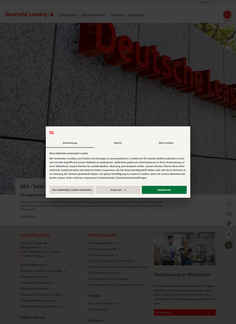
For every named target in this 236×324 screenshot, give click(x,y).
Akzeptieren (164, 190)
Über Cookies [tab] (166, 143)
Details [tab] (118, 143)
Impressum (90, 178)
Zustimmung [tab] (70, 143)
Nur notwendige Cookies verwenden (72, 190)
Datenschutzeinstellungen (132, 178)
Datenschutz (107, 178)
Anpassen (116, 190)
